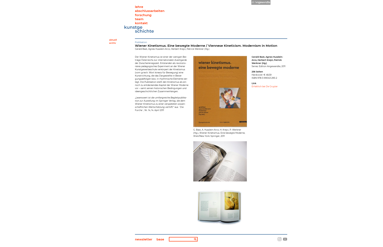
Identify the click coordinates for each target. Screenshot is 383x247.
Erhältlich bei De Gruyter (265, 86)
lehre (139, 7)
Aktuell (113, 40)
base (160, 239)
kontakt (141, 23)
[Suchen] (195, 239)
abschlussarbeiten (149, 11)
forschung (143, 15)
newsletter (143, 239)
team (139, 19)
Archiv (112, 43)
